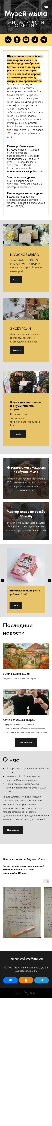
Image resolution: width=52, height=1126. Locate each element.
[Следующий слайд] (49, 884)
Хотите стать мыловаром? (20, 1023)
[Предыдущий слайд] (2, 884)
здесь (31, 490)
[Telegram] (43, 343)
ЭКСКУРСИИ (20, 632)
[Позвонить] (34, 343)
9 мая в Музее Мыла (16, 977)
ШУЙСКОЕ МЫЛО (24, 558)
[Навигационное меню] (46, 6)
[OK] (17, 343)
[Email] (26, 343)
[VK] (8, 343)
